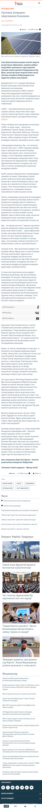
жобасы (4, 119)
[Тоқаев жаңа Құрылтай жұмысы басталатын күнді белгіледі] (21, 551)
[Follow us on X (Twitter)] (8, 788)
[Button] (23, 29)
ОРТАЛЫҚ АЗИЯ (7, 9)
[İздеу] (35, 806)
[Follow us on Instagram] (17, 788)
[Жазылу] (31, 788)
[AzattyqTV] (25, 806)
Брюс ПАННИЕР (7, 21)
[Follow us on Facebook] (3, 788)
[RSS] (27, 788)
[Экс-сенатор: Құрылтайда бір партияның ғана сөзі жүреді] (21, 582)
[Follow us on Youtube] (13, 788)
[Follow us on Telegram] (22, 788)
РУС (15, 806)
